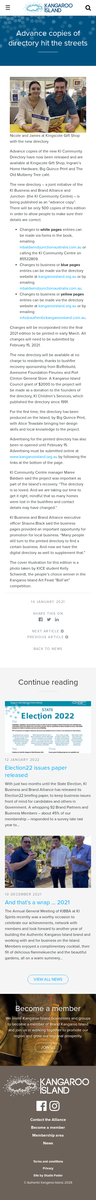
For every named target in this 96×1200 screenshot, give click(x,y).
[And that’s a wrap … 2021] (48, 862)
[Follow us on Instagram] (54, 1109)
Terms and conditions (48, 1162)
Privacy (48, 1168)
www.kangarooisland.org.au (33, 456)
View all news (48, 979)
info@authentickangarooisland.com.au (52, 317)
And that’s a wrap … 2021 (37, 902)
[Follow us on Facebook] (41, 1109)
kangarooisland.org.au (57, 276)
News (48, 1143)
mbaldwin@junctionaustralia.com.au (50, 247)
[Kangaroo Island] (46, 1087)
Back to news (48, 649)
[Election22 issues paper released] (48, 727)
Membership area (48, 1135)
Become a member (48, 1127)
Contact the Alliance (48, 1119)
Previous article (46, 637)
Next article (46, 631)
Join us (48, 1047)
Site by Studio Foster (48, 1175)
